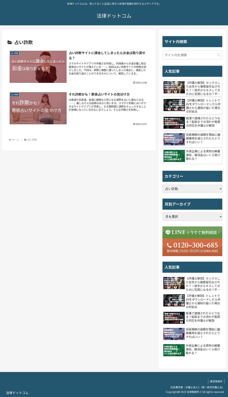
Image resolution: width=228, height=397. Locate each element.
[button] (219, 55)
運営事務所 (216, 381)
